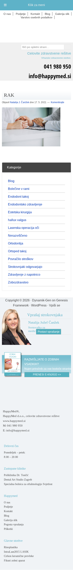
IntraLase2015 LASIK (16, 551)
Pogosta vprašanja (14, 524)
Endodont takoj (18, 196)
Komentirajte (57, 102)
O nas (7, 502)
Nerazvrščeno (17, 235)
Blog (11, 181)
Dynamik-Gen (41, 300)
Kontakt (8, 511)
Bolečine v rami (18, 188)
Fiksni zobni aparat (14, 560)
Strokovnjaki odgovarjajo (25, 266)
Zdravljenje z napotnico (24, 274)
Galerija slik (10, 520)
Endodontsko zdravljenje (25, 204)
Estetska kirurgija (20, 212)
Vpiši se (54, 305)
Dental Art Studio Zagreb (18, 479)
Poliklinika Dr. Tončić (16, 475)
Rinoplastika (11, 547)
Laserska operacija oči (23, 227)
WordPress (39, 305)
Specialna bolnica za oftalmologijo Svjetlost (28, 484)
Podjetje (8, 506)
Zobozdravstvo (18, 282)
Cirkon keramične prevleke (19, 556)
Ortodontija (15, 243)
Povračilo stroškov (20, 259)
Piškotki (8, 529)
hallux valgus (17, 220)
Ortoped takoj (17, 251)
